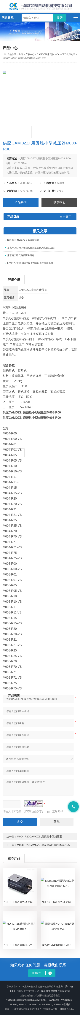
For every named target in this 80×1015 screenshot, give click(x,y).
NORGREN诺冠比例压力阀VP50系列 (20, 945)
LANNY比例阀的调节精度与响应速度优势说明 (30, 263)
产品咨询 (21, 202)
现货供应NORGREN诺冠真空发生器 (58, 945)
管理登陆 (52, 991)
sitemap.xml (64, 991)
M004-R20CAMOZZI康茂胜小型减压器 (39, 836)
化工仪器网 (42, 991)
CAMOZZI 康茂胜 (45, 54)
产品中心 (29, 54)
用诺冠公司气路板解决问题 (20, 255)
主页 (21, 54)
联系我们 (59, 202)
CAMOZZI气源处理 (65, 54)
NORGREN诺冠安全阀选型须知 (23, 240)
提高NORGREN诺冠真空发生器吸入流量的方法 (31, 247)
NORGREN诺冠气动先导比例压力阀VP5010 (58, 901)
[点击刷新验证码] (33, 803)
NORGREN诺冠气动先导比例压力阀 (20, 901)
